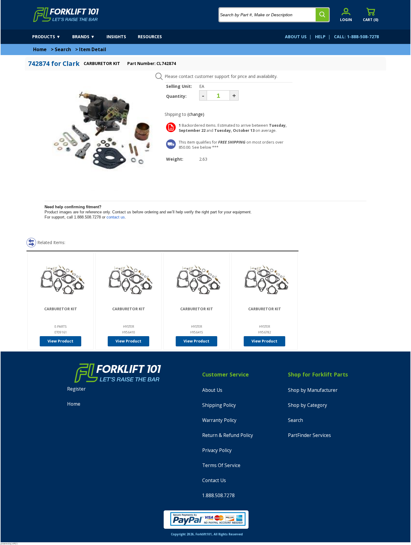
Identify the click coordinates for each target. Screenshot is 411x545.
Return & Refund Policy (227, 435)
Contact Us (214, 480)
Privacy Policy (217, 450)
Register (76, 389)
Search (63, 49)
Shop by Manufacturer (313, 390)
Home (40, 49)
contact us (116, 217)
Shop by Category (307, 405)
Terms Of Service (221, 465)
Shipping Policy (219, 405)
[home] (66, 14)
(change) (195, 114)
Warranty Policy (219, 420)
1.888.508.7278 (218, 495)
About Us (212, 390)
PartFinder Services (309, 435)
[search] (322, 14)
